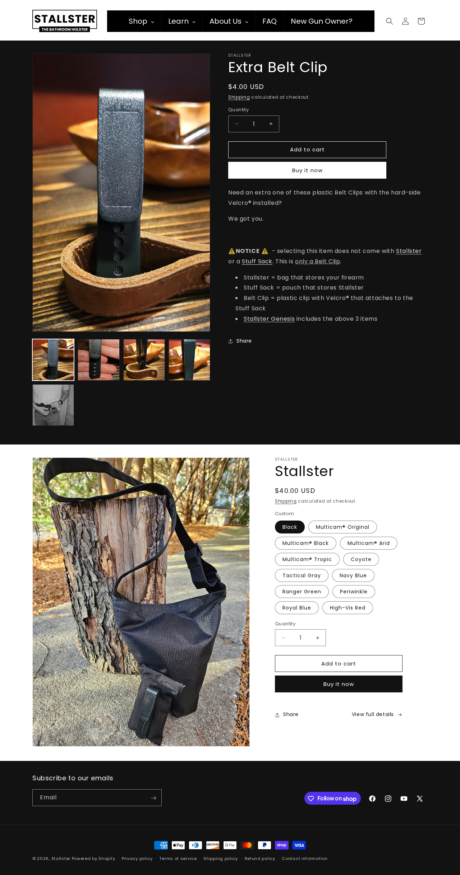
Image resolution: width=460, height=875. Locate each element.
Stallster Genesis (269, 319)
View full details (373, 714)
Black (289, 527)
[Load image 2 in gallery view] (98, 360)
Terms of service (178, 858)
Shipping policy (220, 858)
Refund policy (260, 858)
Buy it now (307, 170)
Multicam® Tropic (307, 559)
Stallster (409, 251)
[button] (389, 21)
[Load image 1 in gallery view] (53, 360)
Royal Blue (296, 607)
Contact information (304, 858)
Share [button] (244, 340)
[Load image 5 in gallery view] (53, 405)
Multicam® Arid (369, 543)
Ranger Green (301, 591)
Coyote (361, 559)
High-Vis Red (347, 607)
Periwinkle (354, 591)
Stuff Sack (257, 261)
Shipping (239, 97)
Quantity (238, 109)
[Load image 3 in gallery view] (144, 360)
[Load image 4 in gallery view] (189, 360)
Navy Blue (353, 575)
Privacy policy (137, 858)
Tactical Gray (301, 575)
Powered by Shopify (93, 858)
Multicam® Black (305, 543)
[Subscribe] (153, 798)
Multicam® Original (342, 527)
